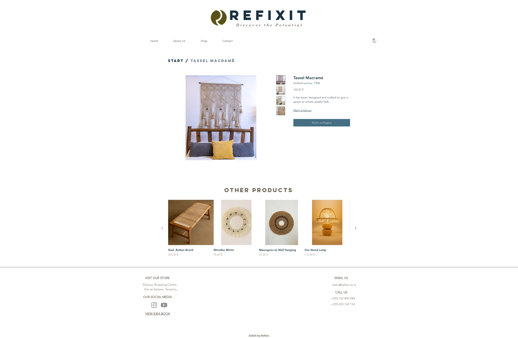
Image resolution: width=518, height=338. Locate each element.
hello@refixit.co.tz (344, 285)
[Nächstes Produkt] (355, 228)
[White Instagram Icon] (366, 41)
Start (176, 60)
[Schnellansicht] (191, 222)
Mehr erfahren (302, 110)
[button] (374, 41)
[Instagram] (154, 305)
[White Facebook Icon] (360, 41)
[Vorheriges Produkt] (162, 228)
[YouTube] (164, 305)
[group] (259, 228)
